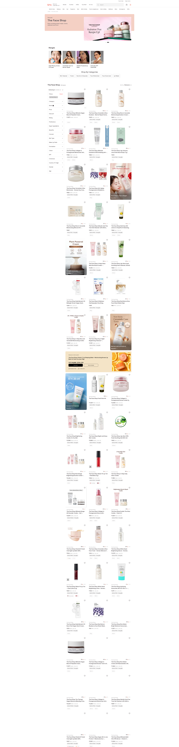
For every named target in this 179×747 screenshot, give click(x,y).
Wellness (110, 9)
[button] (68, 9)
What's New (52, 9)
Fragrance (72, 9)
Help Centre (127, 1)
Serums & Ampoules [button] (82, 76)
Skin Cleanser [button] (63, 76)
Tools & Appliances (93, 9)
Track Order (120, 1)
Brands (64, 4)
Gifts (128, 9)
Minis (116, 9)
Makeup (59, 9)
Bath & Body (84, 9)
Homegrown (122, 9)
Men (78, 9)
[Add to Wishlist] (84, 89)
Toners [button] (72, 76)
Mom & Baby (103, 9)
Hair (67, 9)
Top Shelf (84, 4)
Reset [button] (61, 94)
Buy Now (76, 365)
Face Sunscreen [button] (106, 76)
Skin (64, 9)
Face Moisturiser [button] (94, 76)
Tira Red (71, 4)
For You (91, 4)
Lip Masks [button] (116, 76)
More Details (91, 365)
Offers (77, 4)
